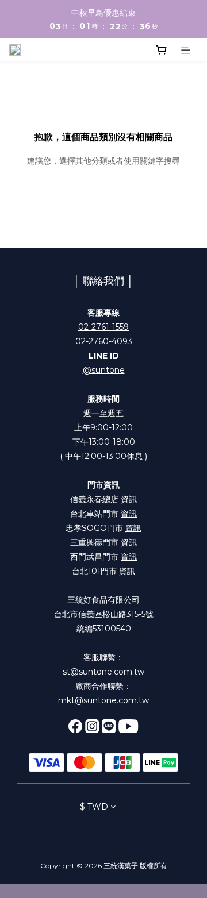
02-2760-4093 (103, 341)
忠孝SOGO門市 (103, 528)
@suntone (104, 370)
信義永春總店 (103, 499)
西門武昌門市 (103, 557)
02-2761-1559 (103, 327)
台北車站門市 (103, 513)
